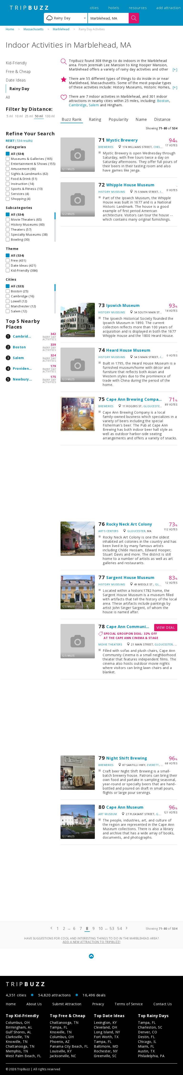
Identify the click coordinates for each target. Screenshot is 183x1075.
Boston (19, 347)
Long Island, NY (107, 1032)
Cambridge (23, 336)
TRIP (30, 7)
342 (53, 334)
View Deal (166, 627)
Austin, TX (146, 1051)
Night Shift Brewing (126, 758)
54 (119, 928)
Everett (153, 765)
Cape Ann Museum (125, 807)
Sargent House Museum (130, 577)
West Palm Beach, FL (23, 1056)
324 (53, 355)
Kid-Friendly (16, 63)
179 (53, 366)
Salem (18, 357)
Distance (162, 119)
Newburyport (25, 379)
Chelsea (159, 147)
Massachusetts (33, 29)
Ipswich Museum (123, 305)
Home (10, 29)
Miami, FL (146, 1046)
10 (100, 928)
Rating (95, 119)
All (8, 97)
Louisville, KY (60, 1051)
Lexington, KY (105, 1022)
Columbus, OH (18, 1022)
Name (141, 119)
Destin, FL (146, 1036)
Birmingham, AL (19, 1027)
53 (112, 928)
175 (53, 377)
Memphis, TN (17, 1051)
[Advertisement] (119, 264)
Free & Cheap (18, 71)
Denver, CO (147, 1032)
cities (94, 7)
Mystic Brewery (121, 140)
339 (53, 345)
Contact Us (162, 1004)
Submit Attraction (66, 1004)
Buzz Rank (72, 119)
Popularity (118, 119)
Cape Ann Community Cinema (136, 626)
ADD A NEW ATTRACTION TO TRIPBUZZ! (92, 942)
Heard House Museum (128, 350)
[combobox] (65, 18)
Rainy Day (19, 88)
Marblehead (61, 29)
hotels (113, 7)
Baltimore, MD (106, 1046)
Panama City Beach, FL (69, 1046)
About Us (34, 1004)
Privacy (98, 1004)
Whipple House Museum (130, 185)
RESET (10, 141)
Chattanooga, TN (20, 1046)
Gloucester (152, 406)
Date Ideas (16, 80)
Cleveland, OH (105, 1027)
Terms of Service (129, 1004)
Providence (23, 368)
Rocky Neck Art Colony (129, 524)
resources (138, 7)
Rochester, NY (106, 1051)
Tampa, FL (59, 1027)
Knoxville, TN (17, 1041)
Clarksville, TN (17, 1036)
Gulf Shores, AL (18, 1032)
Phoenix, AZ (60, 1041)
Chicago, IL (147, 1041)
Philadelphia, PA (151, 1056)
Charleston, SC (150, 1027)
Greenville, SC (105, 1056)
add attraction (168, 7)
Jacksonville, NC (63, 1056)
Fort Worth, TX (106, 1036)
